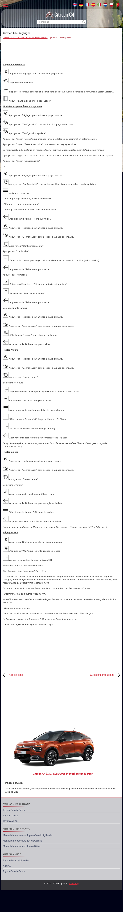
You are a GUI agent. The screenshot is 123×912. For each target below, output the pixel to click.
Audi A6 (7, 865)
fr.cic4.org (74, 883)
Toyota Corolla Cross (14, 810)
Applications (16, 674)
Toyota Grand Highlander (16, 860)
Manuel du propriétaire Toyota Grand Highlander (28, 835)
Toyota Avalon (10, 821)
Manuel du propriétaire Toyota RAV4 (21, 846)
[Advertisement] (61, 51)
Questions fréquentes (102, 674)
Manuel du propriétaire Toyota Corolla (22, 840)
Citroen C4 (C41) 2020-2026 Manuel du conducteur (25, 37)
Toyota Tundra (10, 815)
